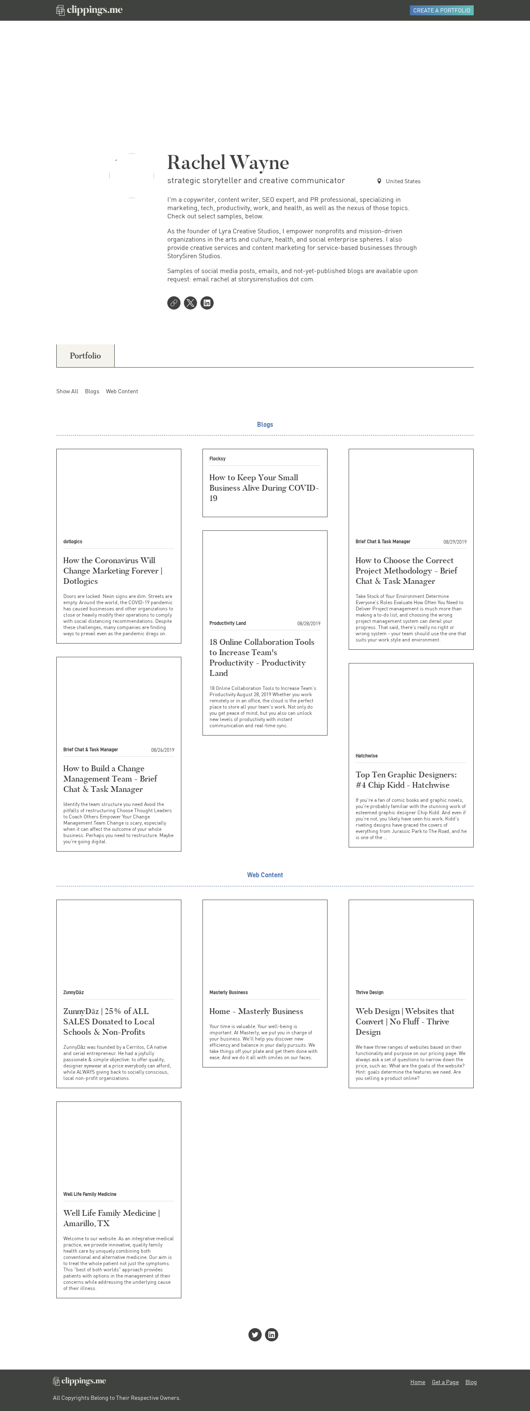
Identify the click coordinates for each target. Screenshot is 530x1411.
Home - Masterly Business (257, 1011)
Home (417, 1382)
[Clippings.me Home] (79, 1383)
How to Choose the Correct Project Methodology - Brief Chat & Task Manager (406, 570)
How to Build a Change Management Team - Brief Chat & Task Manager (110, 778)
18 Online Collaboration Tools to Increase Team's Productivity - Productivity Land (262, 657)
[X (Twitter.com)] (192, 303)
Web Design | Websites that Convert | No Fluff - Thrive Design (405, 1021)
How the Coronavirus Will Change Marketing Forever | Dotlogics (112, 570)
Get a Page (445, 1382)
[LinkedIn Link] (208, 303)
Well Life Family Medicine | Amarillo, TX (111, 1218)
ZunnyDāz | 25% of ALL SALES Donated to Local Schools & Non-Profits (108, 1021)
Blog (471, 1382)
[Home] (89, 10)
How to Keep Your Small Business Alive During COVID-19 (264, 487)
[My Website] (175, 303)
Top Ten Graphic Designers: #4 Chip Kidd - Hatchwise (406, 779)
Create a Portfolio (441, 10)
